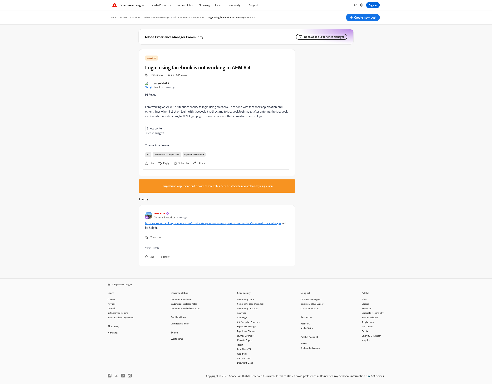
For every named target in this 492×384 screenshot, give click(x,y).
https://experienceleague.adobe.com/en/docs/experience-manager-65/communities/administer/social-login (213, 223)
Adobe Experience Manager (157, 17)
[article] (216, 235)
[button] (363, 17)
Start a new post (242, 186)
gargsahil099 (161, 83)
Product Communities (130, 17)
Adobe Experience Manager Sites (188, 17)
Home (113, 17)
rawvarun (159, 213)
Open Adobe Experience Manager (324, 37)
